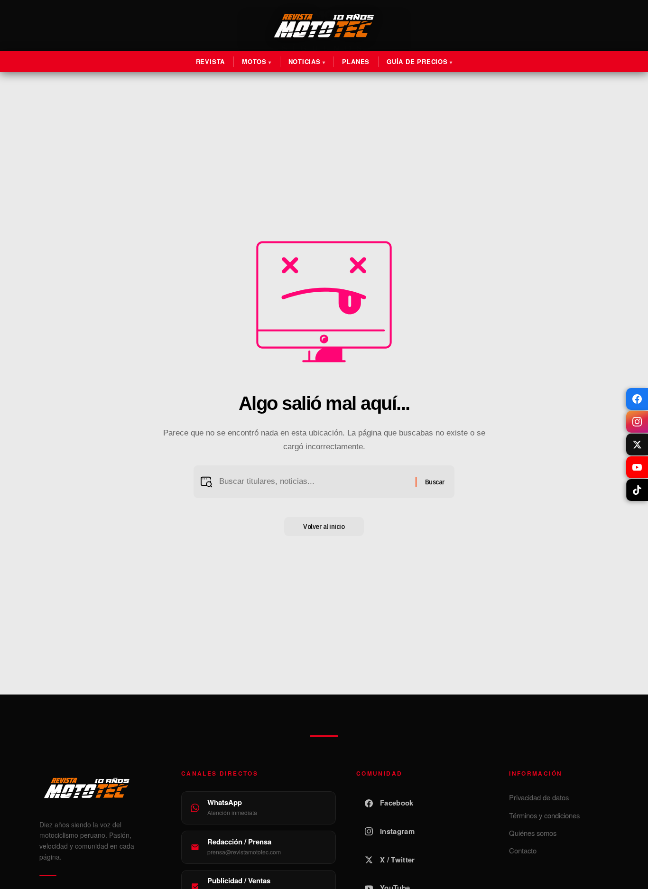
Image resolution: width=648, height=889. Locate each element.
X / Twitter (397, 859)
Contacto (523, 850)
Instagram (397, 831)
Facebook (396, 802)
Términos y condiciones (544, 815)
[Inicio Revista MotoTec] (100, 788)
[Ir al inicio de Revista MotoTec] (324, 25)
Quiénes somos (532, 833)
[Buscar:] (314, 481)
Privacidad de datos (539, 797)
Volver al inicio (323, 526)
